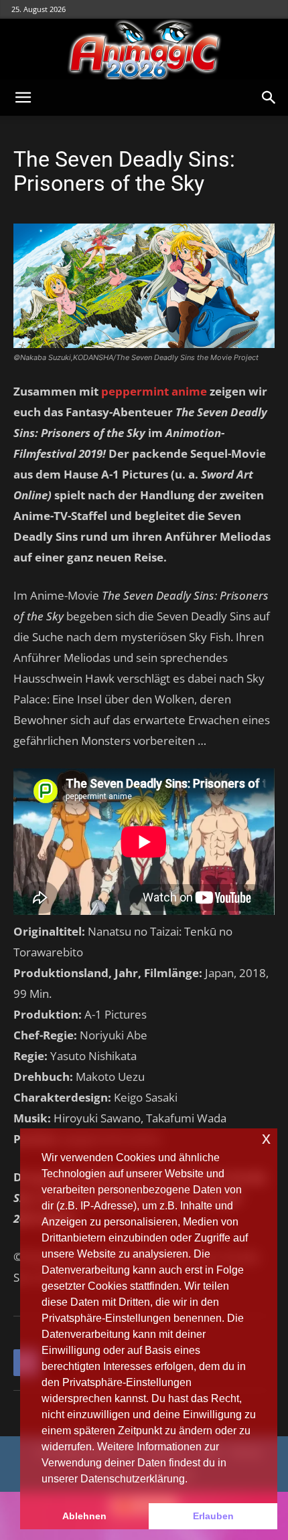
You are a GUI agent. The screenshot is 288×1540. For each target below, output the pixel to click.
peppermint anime (154, 391)
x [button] (266, 1138)
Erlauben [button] (213, 1516)
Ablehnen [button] (84, 1516)
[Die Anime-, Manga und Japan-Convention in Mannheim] (144, 49)
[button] (22, 98)
